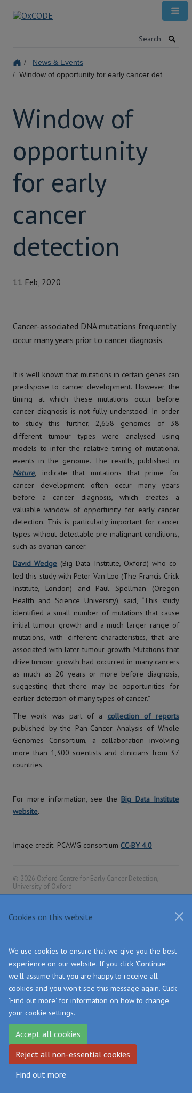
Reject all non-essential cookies (72, 1054)
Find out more (40, 1074)
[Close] (179, 916)
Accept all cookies (48, 1034)
